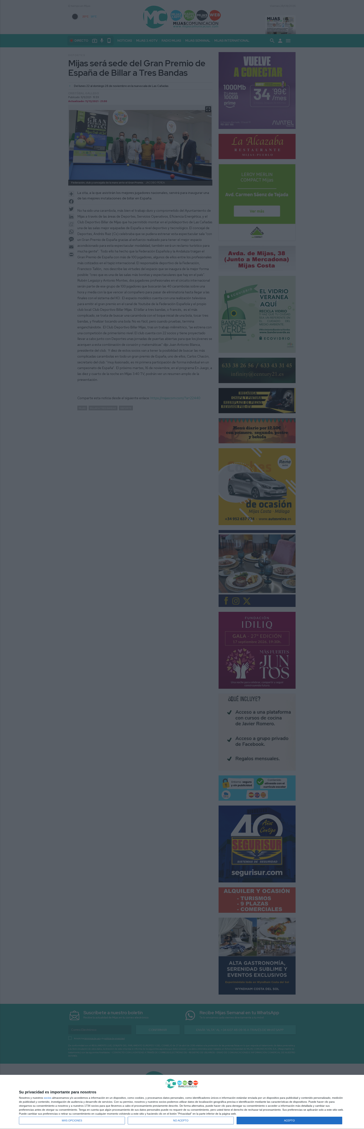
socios (47, 1097)
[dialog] (182, 1102)
